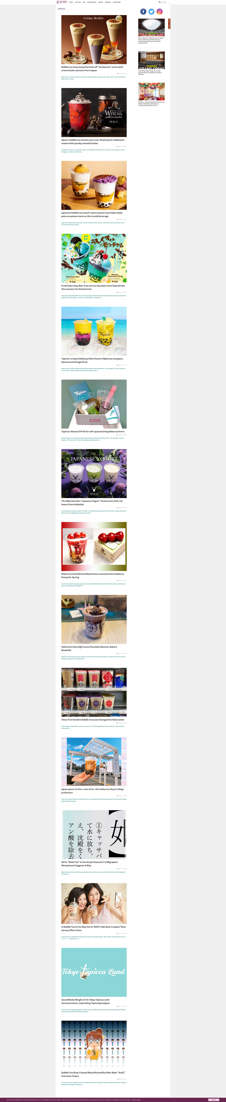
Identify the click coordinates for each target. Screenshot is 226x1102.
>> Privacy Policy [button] (136, 1099)
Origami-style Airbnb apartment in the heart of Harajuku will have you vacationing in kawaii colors (151, 103)
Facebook (143, 12)
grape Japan (61, 3)
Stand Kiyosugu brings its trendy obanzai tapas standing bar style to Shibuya (150, 72)
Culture (78, 2)
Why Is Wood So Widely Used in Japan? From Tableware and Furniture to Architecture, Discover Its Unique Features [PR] (151, 40)
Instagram (160, 12)
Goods (100, 2)
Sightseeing (91, 2)
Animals (108, 2)
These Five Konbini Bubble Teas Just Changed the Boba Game (92, 719)
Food (71, 2)
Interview (117, 2)
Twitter (151, 12)
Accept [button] (214, 1099)
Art (84, 2)
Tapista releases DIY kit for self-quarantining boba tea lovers (93, 431)
